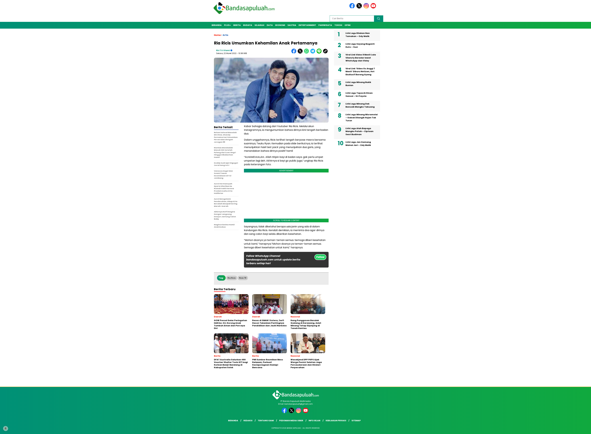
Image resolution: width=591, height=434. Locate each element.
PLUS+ (227, 25)
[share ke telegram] (313, 53)
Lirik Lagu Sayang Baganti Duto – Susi (360, 45)
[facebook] (352, 8)
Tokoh (338, 25)
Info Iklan (314, 420)
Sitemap (356, 420)
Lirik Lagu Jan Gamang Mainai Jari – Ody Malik (358, 144)
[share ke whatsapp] (307, 53)
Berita (237, 25)
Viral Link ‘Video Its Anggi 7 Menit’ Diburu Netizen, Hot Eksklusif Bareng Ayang (360, 71)
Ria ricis (232, 277)
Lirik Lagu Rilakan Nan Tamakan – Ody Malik (358, 35)
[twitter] (359, 8)
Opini (347, 25)
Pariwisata (325, 25)
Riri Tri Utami (223, 50)
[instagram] (367, 8)
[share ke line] (320, 53)
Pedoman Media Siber (291, 420)
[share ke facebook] (294, 53)
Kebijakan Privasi (336, 420)
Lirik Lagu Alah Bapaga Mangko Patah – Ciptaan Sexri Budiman (359, 131)
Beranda (217, 25)
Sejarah (259, 25)
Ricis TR (242, 277)
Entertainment (307, 25)
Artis (225, 35)
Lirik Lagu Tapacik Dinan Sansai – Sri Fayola (359, 95)
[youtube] (374, 8)
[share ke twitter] (301, 53)
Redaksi (247, 420)
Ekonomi (280, 25)
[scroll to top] (570, 429)
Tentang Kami (266, 420)
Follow (320, 257)
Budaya (247, 25)
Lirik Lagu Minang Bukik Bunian (358, 84)
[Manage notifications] (5, 428)
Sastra (291, 25)
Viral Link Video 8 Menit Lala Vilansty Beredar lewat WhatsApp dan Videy (361, 57)
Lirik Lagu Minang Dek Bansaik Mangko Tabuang (360, 105)
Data (270, 25)
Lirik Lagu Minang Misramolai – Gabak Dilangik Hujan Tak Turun (362, 117)
